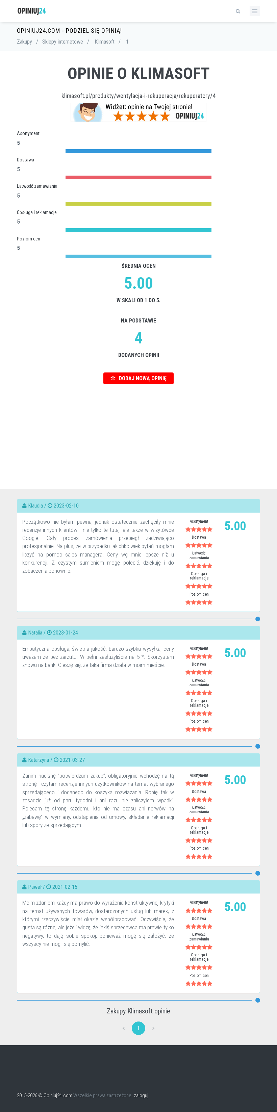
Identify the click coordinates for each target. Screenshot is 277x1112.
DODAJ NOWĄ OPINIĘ (142, 378)
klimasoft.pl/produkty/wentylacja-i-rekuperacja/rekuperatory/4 (138, 95)
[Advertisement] (138, 431)
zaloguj (141, 1095)
